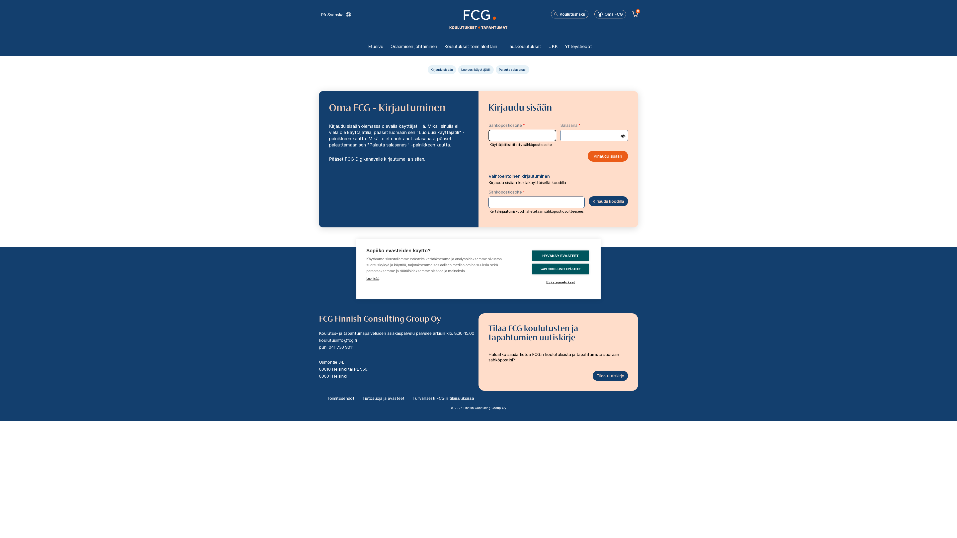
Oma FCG (614, 14)
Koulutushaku (572, 14)
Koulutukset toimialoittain (470, 46)
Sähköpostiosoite (505, 125)
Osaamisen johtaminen (414, 46)
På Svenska (332, 14)
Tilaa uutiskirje (610, 375)
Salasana (568, 125)
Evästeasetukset (560, 282)
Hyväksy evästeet (560, 256)
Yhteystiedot (578, 46)
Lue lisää (372, 278)
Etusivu (375, 46)
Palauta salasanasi (512, 69)
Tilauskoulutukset (522, 46)
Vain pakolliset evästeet (561, 269)
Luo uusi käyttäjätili (475, 69)
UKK (553, 46)
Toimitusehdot (340, 398)
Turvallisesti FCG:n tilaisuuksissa (443, 398)
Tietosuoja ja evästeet (383, 398)
